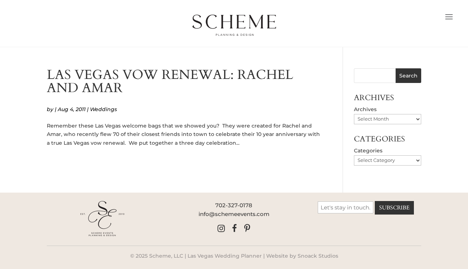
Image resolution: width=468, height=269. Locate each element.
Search (408, 75)
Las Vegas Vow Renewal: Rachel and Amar (170, 81)
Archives (365, 109)
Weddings (103, 109)
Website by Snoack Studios (302, 256)
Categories (368, 150)
